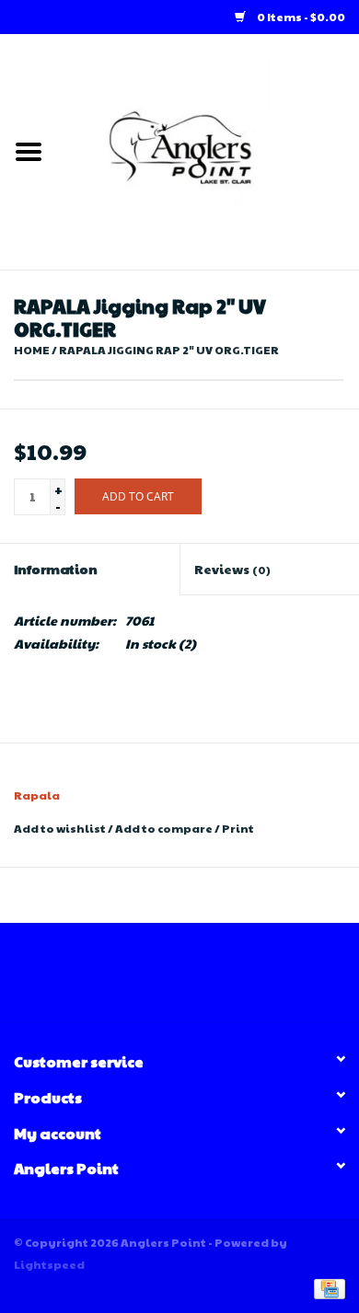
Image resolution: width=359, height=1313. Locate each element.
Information (56, 568)
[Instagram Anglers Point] (196, 979)
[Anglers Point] (208, 150)
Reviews (232, 568)
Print (238, 828)
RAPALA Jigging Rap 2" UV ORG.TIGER (169, 349)
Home (32, 349)
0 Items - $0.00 (300, 16)
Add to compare (164, 828)
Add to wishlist (60, 828)
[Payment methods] (326, 1287)
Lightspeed (49, 1264)
